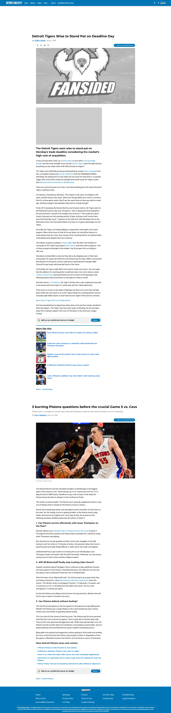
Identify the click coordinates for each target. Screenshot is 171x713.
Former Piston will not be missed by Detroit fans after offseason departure (68, 664)
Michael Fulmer (46, 182)
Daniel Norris (58, 182)
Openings (66, 695)
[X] (154, 3)
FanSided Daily (128, 695)
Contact (84, 695)
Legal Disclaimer (128, 698)
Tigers (39, 3)
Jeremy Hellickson (65, 174)
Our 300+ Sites (108, 695)
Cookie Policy (108, 698)
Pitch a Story (41, 698)
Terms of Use (86, 698)
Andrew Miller (66, 243)
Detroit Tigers (77, 163)
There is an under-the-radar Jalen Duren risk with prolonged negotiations (68, 654)
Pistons (32, 3)
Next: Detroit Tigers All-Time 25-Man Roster (53, 300)
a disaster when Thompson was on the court (70, 531)
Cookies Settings (88, 702)
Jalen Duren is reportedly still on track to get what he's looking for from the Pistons (69, 659)
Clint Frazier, (70, 246)
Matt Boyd (70, 182)
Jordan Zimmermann (44, 275)
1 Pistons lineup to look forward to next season (57, 648)
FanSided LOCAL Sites (66, 3)
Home (38, 389)
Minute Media (25, 707)
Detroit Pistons (48, 679)
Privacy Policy (67, 698)
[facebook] (158, 3)
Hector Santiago (90, 171)
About (53, 3)
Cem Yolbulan (40, 415)
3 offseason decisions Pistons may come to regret (58, 651)
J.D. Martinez (54, 282)
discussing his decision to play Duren (74, 580)
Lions (26, 3)
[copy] (48, 45)
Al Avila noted (66, 161)
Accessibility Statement (45, 702)
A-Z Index (66, 702)
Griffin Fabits (40, 41)
